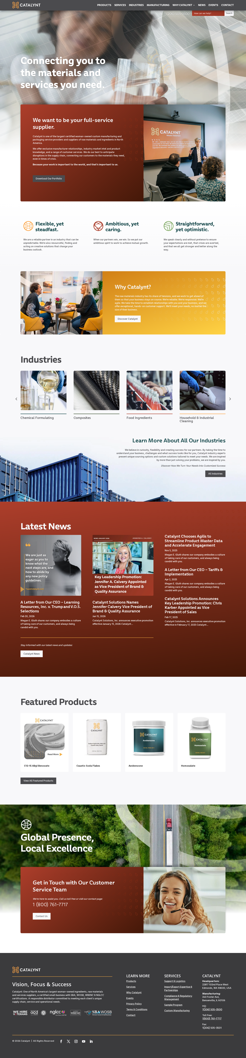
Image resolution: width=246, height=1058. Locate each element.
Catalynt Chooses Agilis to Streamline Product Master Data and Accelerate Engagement (194, 540)
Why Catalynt (134, 992)
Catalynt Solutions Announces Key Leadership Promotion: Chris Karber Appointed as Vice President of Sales (193, 605)
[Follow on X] (68, 1041)
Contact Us (42, 916)
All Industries (215, 473)
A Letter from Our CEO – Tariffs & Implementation (194, 571)
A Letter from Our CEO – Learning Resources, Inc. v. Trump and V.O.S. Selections (50, 606)
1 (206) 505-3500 (176, 14)
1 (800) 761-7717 (50, 904)
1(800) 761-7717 (212, 1018)
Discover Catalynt (128, 318)
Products (131, 981)
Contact (130, 1015)
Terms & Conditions (136, 1009)
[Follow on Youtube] (83, 1041)
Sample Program (173, 1004)
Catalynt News (31, 653)
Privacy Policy (134, 1003)
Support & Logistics (174, 981)
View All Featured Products (38, 780)
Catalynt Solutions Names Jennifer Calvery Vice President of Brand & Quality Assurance (122, 606)
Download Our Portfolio (49, 178)
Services (131, 986)
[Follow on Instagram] (76, 1041)
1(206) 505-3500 (212, 1009)
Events (130, 998)
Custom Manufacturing (177, 1010)
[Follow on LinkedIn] (91, 1041)
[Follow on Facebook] (61, 1041)
